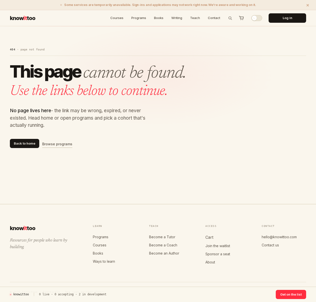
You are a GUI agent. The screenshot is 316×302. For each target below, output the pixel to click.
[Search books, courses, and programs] (230, 18)
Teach (195, 18)
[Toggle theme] (256, 18)
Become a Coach (163, 245)
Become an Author (164, 253)
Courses (116, 18)
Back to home (24, 143)
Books (158, 18)
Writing (176, 18)
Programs (138, 18)
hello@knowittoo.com (279, 237)
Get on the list (291, 294)
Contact (214, 18)
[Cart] (241, 18)
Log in (287, 18)
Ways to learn (104, 261)
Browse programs (57, 144)
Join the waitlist (217, 246)
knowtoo (22, 18)
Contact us (270, 245)
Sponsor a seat (217, 254)
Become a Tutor (162, 237)
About (210, 262)
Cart (209, 237)
